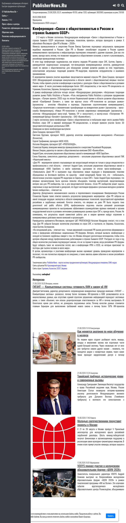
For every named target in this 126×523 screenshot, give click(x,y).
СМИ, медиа (112, 262)
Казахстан (52, 268)
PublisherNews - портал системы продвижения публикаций (67, 262)
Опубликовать (6, 3)
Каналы (7, 19)
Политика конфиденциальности (14, 36)
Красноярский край (54, 265)
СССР (59, 268)
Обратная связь (8, 32)
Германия (45, 268)
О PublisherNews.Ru (9, 11)
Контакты (5, 40)
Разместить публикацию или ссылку (15, 28)
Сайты (4, 15)
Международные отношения (98, 262)
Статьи (3, 73)
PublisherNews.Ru (50, 5)
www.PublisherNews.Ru (8, 71)
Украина (64, 268)
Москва (63, 265)
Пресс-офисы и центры (11, 24)
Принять (111, 515)
